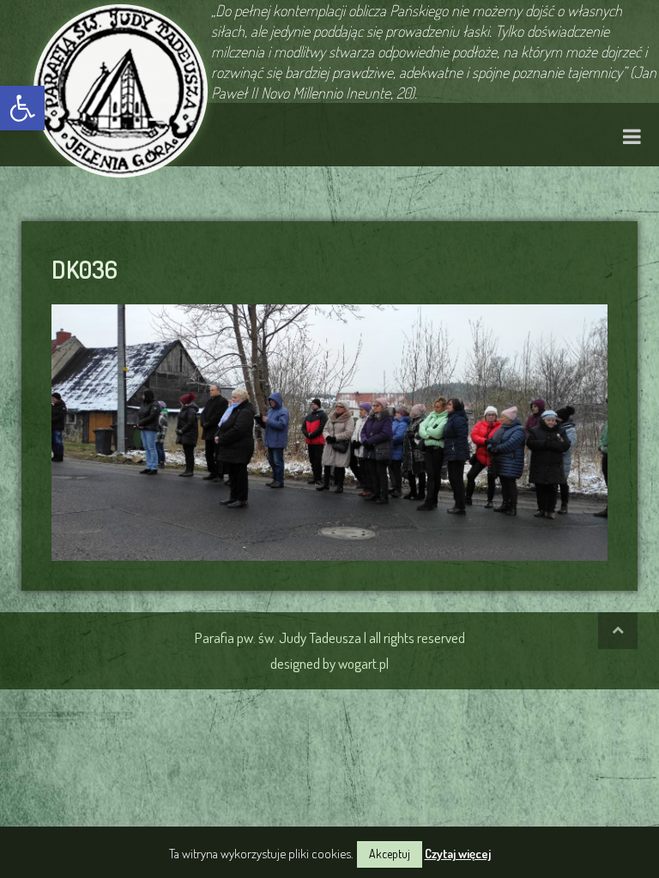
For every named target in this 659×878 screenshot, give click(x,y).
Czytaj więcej (458, 853)
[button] (22, 108)
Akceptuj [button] (389, 853)
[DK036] (329, 429)
